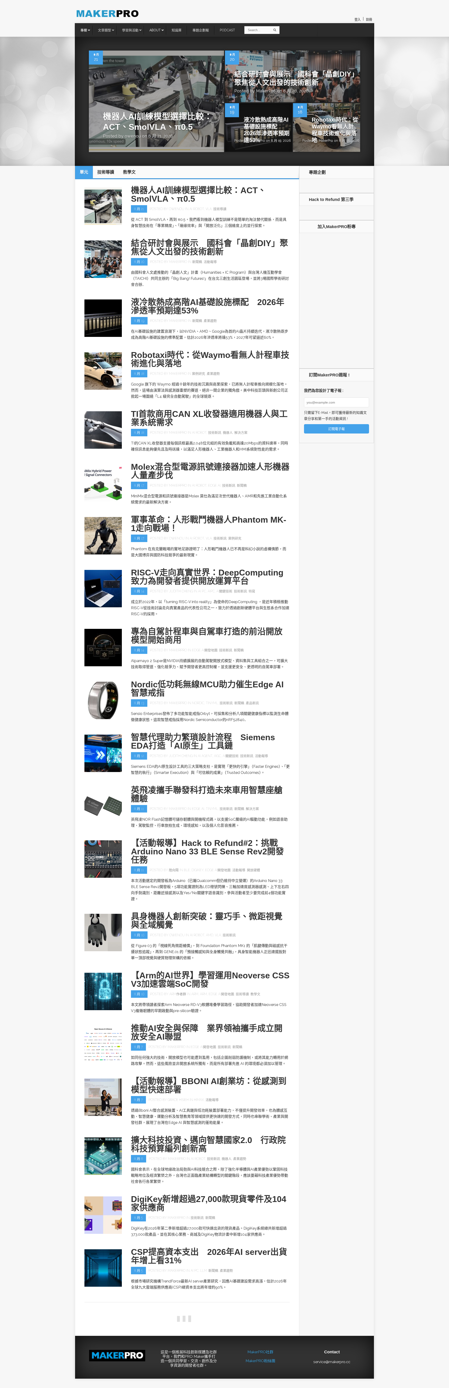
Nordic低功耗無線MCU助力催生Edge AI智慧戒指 (207, 689)
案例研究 (198, 373)
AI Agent (205, 756)
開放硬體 (253, 870)
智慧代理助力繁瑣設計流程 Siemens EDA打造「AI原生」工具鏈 (203, 741)
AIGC (217, 756)
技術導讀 (219, 209)
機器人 (228, 432)
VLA (209, 209)
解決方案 (240, 432)
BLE (187, 870)
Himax (199, 1100)
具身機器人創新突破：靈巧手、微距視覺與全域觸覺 (206, 921)
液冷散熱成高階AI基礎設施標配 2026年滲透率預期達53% (267, 130)
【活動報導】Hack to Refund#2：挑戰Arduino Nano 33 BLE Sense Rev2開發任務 (207, 851)
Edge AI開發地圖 (204, 650)
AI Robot (196, 209)
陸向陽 (174, 870)
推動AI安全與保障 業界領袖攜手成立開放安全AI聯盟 (206, 1033)
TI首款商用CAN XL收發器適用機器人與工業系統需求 (209, 418)
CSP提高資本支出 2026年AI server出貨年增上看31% (209, 1256)
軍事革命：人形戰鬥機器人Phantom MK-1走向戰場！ (208, 524)
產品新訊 (252, 703)
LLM (203, 1270)
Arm (194, 994)
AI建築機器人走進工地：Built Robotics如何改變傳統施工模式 (210, 1309)
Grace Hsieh (178, 1100)
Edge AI (214, 485)
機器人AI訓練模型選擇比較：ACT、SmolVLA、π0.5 (198, 195)
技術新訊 (214, 432)
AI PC (202, 591)
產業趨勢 (210, 321)
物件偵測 (275, 1323)
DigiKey (197, 870)
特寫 (252, 591)
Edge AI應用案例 (254, 1323)
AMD (209, 935)
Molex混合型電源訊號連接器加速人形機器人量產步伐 (210, 471)
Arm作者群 (177, 994)
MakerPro (266, 90)
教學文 (255, 994)
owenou (133, 136)
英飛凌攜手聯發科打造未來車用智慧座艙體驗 (206, 794)
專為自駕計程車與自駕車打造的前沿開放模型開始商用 (206, 636)
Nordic (198, 703)
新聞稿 (197, 262)
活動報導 (210, 262)
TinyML (212, 703)
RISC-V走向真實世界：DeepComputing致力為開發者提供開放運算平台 (207, 577)
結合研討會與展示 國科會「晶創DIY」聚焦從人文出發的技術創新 (209, 247)
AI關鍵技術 (224, 591)
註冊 (369, 19)
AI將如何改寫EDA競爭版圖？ (186, 1364)
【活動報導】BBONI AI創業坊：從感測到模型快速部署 (208, 1085)
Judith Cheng (181, 591)
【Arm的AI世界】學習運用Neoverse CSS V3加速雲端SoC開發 (210, 980)
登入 (358, 19)
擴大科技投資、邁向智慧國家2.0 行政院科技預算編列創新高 (208, 1144)
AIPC (211, 591)
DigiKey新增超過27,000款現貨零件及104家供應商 (208, 1203)
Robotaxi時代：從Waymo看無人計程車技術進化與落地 (335, 130)
